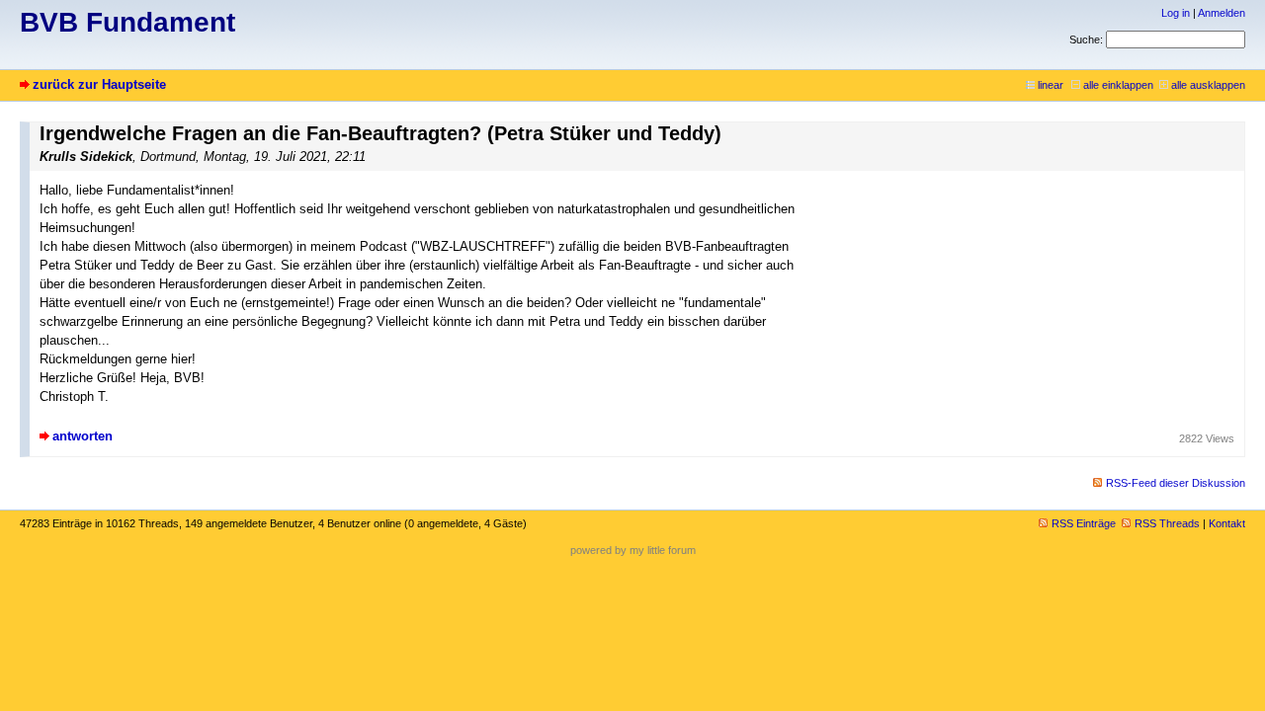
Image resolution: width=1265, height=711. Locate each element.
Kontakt (1227, 523)
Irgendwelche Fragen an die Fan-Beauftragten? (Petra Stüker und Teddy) (380, 133)
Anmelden (1221, 13)
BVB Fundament (127, 22)
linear (1050, 85)
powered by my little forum (633, 550)
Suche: (1086, 39)
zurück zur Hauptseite (99, 84)
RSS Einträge (1084, 523)
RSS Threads (1167, 523)
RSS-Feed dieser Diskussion (1175, 483)
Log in (1175, 13)
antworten (82, 436)
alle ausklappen (1208, 85)
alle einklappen (1118, 85)
